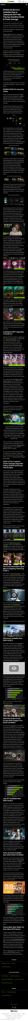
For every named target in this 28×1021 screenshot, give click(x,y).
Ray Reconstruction (13, 27)
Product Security (11, 1018)
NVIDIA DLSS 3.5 (7, 34)
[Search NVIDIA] (4, 1)
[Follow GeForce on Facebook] (13, 1007)
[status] (19, 2)
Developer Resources (7, 983)
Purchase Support (11, 992)
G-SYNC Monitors (6, 966)
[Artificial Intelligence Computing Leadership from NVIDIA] (10, 1)
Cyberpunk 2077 (15, 23)
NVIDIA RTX (5, 27)
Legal (23, 1013)
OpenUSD (5, 546)
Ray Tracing (21, 27)
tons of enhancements (11, 338)
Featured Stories (7, 23)
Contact (19, 1018)
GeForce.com (11, 950)
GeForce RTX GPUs (13, 25)
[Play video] (14, 229)
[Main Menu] (1, 2)
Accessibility (8, 1016)
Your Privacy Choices (15, 1013)
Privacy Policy (5, 1013)
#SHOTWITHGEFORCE (7, 979)
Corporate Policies (17, 1016)
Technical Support (6, 995)
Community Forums (15, 976)
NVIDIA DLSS (21, 25)
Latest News (5, 976)
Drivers (3, 992)
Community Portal (19, 979)
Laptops (13, 963)
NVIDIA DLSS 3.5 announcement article (14, 56)
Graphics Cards (5, 963)
